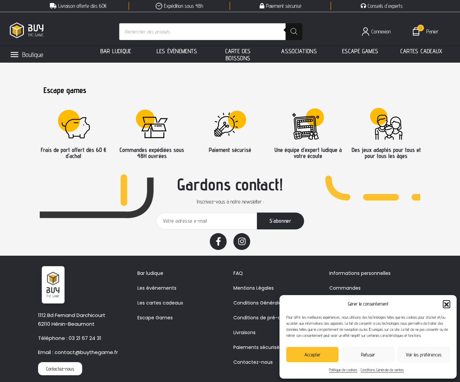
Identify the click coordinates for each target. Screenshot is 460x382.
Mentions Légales (253, 288)
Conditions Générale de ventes (382, 369)
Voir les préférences (423, 354)
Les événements (156, 288)
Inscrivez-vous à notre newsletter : (230, 201)
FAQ (238, 273)
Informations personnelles (360, 273)
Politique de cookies (343, 369)
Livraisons (244, 332)
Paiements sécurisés (257, 347)
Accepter (312, 354)
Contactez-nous (253, 362)
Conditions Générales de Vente (270, 302)
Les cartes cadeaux (160, 302)
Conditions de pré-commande (269, 317)
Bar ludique (150, 273)
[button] (446, 303)
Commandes (345, 288)
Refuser (368, 354)
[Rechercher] (294, 31)
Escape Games (155, 317)
